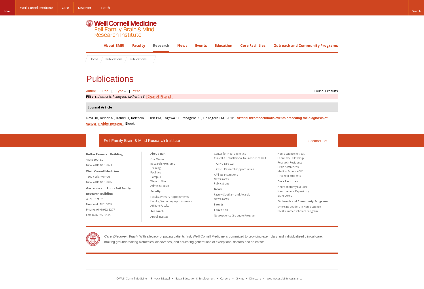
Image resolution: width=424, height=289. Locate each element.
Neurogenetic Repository (293, 191)
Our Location (92, 140)
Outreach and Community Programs (305, 45)
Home (91, 45)
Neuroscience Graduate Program (235, 215)
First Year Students (289, 176)
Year (136, 91)
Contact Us (317, 141)
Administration (159, 186)
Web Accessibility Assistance (284, 278)
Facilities (155, 172)
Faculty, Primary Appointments (169, 197)
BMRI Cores (285, 196)
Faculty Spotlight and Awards (232, 194)
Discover (84, 7)
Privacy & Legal (160, 278)
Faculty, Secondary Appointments (171, 201)
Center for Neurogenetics (230, 154)
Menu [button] (7, 11)
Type (120, 91)
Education (223, 45)
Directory (255, 278)
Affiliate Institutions (226, 175)
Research (161, 45)
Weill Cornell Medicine (36, 7)
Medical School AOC (290, 171)
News (182, 45)
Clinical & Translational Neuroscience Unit (240, 158)
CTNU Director (225, 163)
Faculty (138, 45)
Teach (105, 7)
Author (91, 91)
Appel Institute (159, 217)
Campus (155, 177)
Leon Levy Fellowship (291, 158)
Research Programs (162, 163)
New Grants (221, 179)
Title (105, 91)
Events (201, 45)
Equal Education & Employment (195, 278)
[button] (416, 7)
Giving (240, 278)
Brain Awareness (288, 167)
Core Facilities (252, 45)
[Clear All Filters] (158, 96)
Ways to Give (158, 181)
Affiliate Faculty (159, 205)
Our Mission (157, 159)
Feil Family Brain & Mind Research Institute (142, 140)
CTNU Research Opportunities (235, 169)
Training (155, 168)
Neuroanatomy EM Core (293, 187)
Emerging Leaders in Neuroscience (299, 207)
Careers (225, 278)
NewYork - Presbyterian (249, 262)
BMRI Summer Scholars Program (298, 211)
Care (65, 7)
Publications (221, 183)
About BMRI (114, 45)
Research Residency (290, 162)
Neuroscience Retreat (291, 154)
